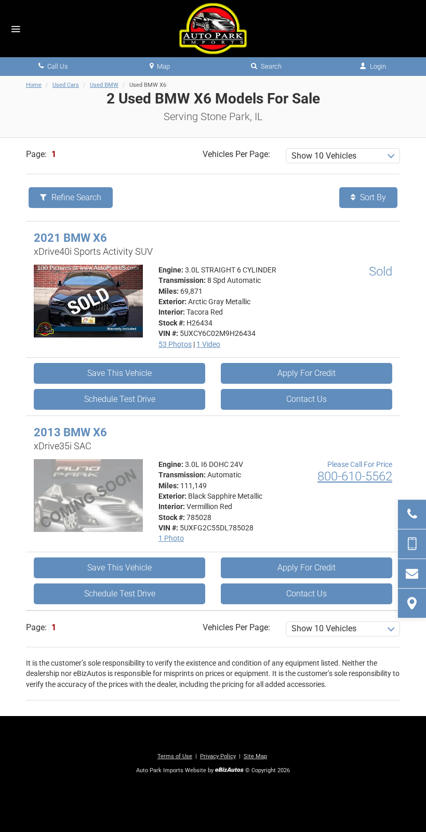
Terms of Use (174, 756)
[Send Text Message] (412, 543)
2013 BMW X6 (70, 432)
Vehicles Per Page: (236, 154)
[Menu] (15, 29)
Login (377, 66)
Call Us (57, 66)
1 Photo (171, 538)
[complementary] (395, 801)
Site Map (255, 756)
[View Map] (412, 603)
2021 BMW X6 (70, 237)
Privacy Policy (218, 756)
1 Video (208, 344)
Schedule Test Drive (119, 399)
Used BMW (104, 85)
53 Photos (175, 344)
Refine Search (75, 197)
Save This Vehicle (119, 373)
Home (34, 85)
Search (270, 66)
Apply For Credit (306, 373)
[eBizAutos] (229, 770)
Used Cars (65, 85)
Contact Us (306, 399)
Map (162, 66)
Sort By (372, 197)
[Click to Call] (412, 514)
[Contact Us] (412, 573)
